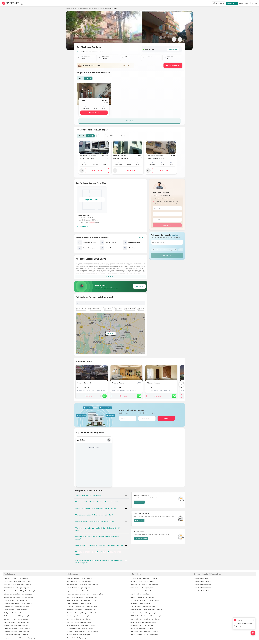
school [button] (120, 309)
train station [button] (82, 309)
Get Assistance (139, 520)
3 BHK (120, 136)
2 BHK (111, 136)
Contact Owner (94, 113)
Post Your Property (232, 3)
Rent (22, 4)
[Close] (253, 620)
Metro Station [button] (96, 309)
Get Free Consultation (141, 538)
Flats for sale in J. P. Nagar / (96, 8)
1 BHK (102, 136)
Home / (68, 8)
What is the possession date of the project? (164, 250)
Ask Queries (167, 255)
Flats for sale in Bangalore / (79, 8)
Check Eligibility (139, 502)
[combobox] (112, 303)
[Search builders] (109, 440)
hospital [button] (109, 309)
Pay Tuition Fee (219, 3)
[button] (92, 222)
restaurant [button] (131, 309)
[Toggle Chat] (253, 633)
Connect (166, 225)
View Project (88, 396)
